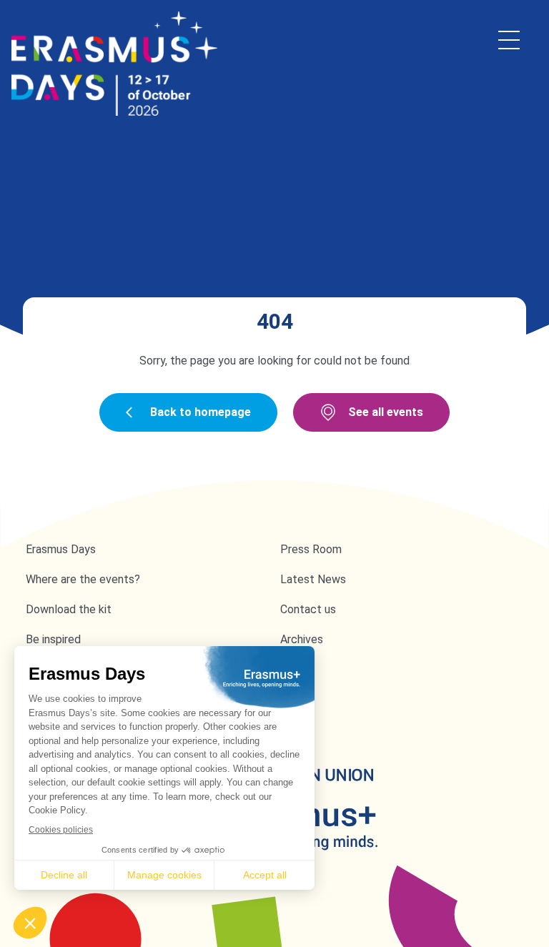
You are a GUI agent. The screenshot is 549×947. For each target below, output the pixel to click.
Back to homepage (200, 412)
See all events (385, 412)
